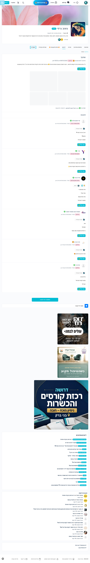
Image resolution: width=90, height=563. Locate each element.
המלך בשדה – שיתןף (73, 455)
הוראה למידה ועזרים (81, 442)
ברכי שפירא (80, 513)
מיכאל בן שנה (74, 459)
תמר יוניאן (80, 536)
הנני (77, 482)
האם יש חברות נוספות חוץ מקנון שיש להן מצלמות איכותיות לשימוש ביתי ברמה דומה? (55, 509)
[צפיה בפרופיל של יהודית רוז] (83, 266)
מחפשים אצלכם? (76, 462)
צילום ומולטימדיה (82, 459)
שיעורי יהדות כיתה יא (70, 442)
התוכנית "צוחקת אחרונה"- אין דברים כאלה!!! (66, 446)
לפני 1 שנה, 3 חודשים (71, 108)
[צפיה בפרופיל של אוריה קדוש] (83, 178)
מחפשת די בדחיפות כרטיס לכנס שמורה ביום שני (70, 475)
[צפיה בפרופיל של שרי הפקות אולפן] (83, 121)
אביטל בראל (79, 495)
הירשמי (5, 2)
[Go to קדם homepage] (85, 2)
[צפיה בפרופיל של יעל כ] (83, 152)
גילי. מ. (81, 504)
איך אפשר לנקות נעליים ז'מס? (65, 522)
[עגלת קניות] (18, 2)
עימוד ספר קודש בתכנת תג (75, 449)
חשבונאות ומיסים (82, 452)
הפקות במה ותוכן (82, 446)
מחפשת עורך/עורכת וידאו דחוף (72, 478)
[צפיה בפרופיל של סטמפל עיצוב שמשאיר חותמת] (83, 212)
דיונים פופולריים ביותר (80, 545)
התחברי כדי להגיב (45, 299)
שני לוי (81, 518)
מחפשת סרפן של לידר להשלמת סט (66, 469)
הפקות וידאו (83, 478)
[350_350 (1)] (72, 329)
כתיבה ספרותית (82, 455)
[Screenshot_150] (61, 405)
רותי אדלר (80, 527)
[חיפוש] (23, 3)
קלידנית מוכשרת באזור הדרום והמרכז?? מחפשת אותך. (65, 485)
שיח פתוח (84, 462)
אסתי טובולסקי (79, 522)
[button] (2, 2)
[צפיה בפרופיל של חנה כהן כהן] (83, 243)
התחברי (13, 2)
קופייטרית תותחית (73, 472)
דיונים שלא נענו (82, 548)
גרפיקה (86, 51)
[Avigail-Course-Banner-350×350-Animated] (72, 362)
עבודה (84, 475)
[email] (3, 559)
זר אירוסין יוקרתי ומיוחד (66, 439)
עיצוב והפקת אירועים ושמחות (79, 439)
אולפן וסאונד (83, 485)
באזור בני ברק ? (73, 452)
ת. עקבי (81, 509)
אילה (81, 532)
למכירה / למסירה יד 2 (81, 468)
